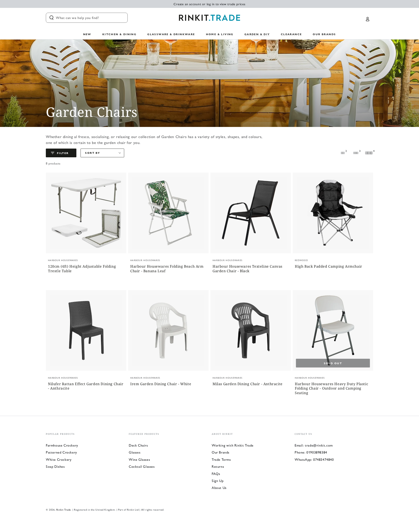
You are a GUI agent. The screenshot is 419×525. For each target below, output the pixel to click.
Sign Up (217, 480)
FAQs (216, 473)
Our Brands (220, 452)
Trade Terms (221, 459)
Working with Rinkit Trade (233, 445)
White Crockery (58, 459)
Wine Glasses (139, 459)
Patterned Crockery (61, 452)
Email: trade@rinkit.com (314, 445)
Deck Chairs (138, 445)
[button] (86, 18)
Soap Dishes (55, 466)
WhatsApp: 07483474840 (314, 459)
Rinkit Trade (63, 509)
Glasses (134, 452)
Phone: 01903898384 (311, 452)
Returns (218, 466)
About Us (219, 487)
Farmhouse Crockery (62, 445)
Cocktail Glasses (142, 466)
